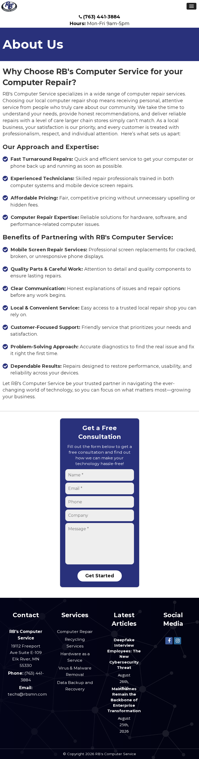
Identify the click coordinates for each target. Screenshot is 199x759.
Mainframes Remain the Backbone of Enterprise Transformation (124, 699)
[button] (191, 6)
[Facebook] (169, 640)
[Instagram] (177, 640)
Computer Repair (75, 631)
